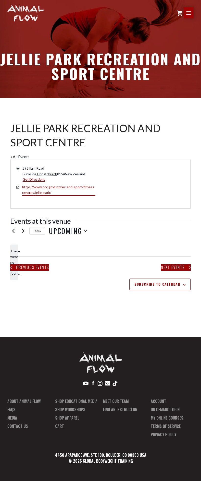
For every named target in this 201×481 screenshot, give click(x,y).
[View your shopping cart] (180, 12)
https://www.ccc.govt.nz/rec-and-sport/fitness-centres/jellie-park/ (58, 190)
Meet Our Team (116, 401)
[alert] (14, 262)
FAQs (11, 409)
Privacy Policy (163, 434)
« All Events (19, 156)
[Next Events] (23, 231)
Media (12, 418)
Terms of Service (166, 426)
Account (158, 401)
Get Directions (34, 179)
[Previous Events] (13, 231)
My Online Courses (167, 418)
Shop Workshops (70, 409)
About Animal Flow (24, 401)
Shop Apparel (67, 418)
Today (37, 231)
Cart (59, 426)
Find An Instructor (120, 409)
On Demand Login (165, 409)
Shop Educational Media (76, 401)
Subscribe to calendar (157, 284)
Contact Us (17, 426)
